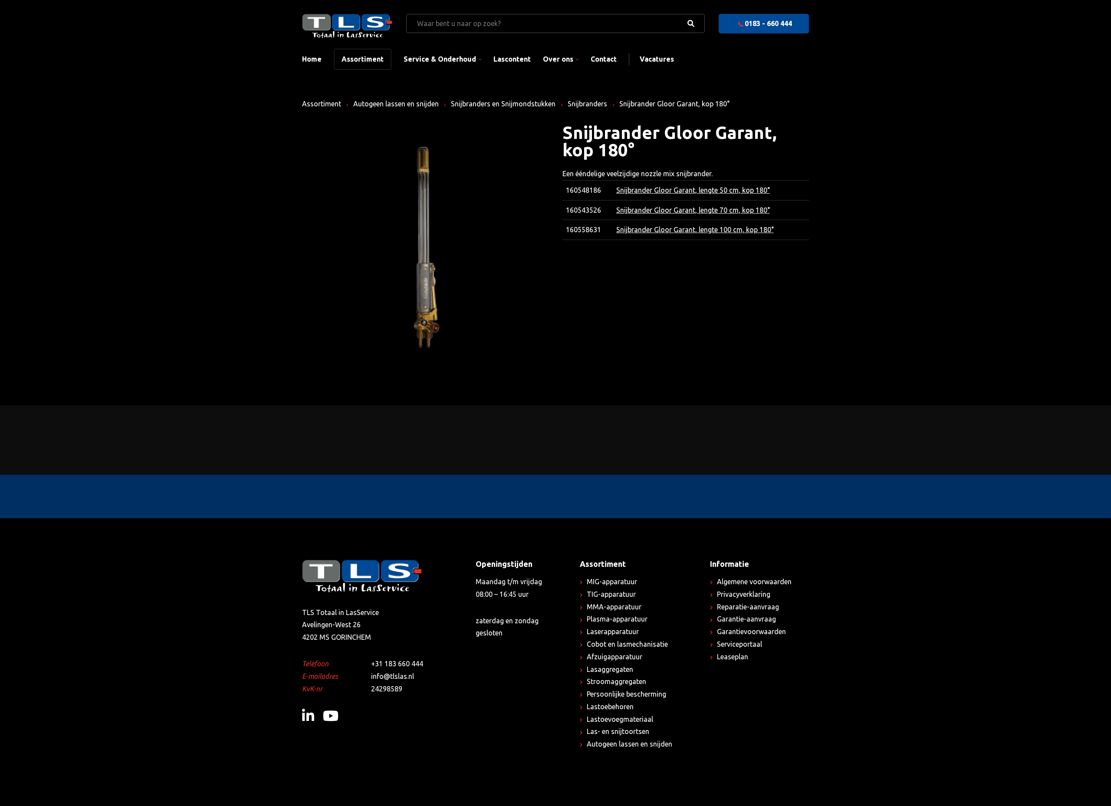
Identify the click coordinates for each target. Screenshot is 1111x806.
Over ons (558, 59)
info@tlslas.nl (392, 676)
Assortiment (363, 59)
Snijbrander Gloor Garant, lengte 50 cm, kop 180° (693, 190)
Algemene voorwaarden (754, 582)
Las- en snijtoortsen (618, 731)
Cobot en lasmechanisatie (627, 644)
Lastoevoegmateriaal (620, 719)
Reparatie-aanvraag (748, 607)
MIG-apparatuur (612, 582)
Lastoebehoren (610, 707)
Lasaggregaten (610, 669)
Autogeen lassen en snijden (396, 104)
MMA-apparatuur (614, 607)
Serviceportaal (739, 644)
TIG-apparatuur (611, 594)
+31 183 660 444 (397, 664)
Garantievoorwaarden (751, 631)
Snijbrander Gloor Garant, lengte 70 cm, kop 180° (693, 210)
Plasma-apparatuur (617, 619)
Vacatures (657, 59)
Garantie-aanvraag (746, 619)
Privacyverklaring (743, 594)
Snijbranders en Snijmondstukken (503, 104)
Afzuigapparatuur (614, 657)
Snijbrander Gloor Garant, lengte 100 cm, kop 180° (695, 230)
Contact (604, 59)
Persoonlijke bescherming (626, 694)
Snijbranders (587, 104)
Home (312, 59)
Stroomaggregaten (616, 681)
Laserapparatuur (613, 631)
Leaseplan (732, 657)
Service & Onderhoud (440, 59)
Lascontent (512, 59)
